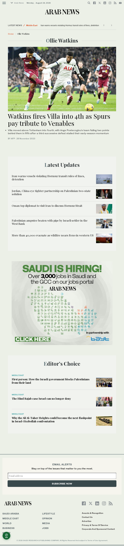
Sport (6, 533)
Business (8, 528)
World (6, 523)
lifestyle (48, 513)
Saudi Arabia (10, 513)
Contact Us (87, 517)
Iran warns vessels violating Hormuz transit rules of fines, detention (70, 25)
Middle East (31, 25)
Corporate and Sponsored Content (98, 529)
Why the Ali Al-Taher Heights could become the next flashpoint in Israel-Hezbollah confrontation (52, 419)
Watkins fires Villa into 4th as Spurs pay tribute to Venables (59, 119)
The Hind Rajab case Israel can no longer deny (41, 398)
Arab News (19, 3)
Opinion (47, 518)
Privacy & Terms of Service (95, 525)
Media (46, 523)
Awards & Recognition (92, 513)
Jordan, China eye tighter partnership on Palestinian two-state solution (51, 192)
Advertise (86, 521)
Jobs (45, 528)
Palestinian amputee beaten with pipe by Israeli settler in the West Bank (50, 222)
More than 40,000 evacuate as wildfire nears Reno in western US (52, 235)
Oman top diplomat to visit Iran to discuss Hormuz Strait (47, 205)
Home (11, 33)
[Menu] (4, 3)
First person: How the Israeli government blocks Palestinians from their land (50, 380)
